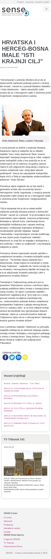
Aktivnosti (8, 521)
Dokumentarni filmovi (13, 546)
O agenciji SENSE (12, 539)
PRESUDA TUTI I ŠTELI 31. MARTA (23, 403)
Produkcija (8, 525)
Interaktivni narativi (12, 528)
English (20, 2)
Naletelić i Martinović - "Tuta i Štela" (22, 383)
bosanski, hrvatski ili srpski (37, 2)
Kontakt (7, 532)
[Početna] (15, 11)
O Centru (8, 518)
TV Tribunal (9, 543)
